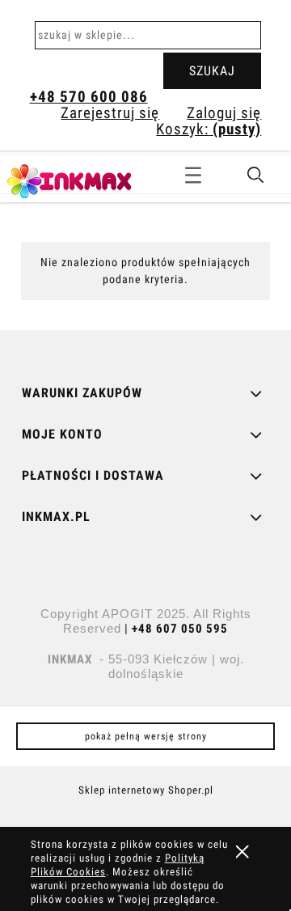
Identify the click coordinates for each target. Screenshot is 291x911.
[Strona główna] (89, 178)
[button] (193, 172)
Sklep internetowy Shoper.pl (145, 790)
